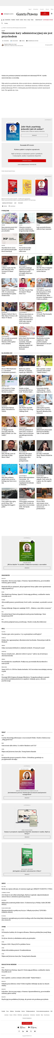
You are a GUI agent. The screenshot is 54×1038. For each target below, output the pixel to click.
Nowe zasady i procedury (27, 869)
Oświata (3, 645)
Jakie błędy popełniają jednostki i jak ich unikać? (32, 128)
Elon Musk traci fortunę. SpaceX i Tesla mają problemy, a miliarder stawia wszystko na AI (26, 595)
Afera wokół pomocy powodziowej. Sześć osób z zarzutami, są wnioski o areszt (27, 602)
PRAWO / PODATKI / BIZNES (27, 830)
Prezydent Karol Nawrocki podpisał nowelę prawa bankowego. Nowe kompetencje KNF (24, 615)
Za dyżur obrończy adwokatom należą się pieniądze (18, 938)
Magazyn (3, 578)
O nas (7, 1011)
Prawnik (3, 599)
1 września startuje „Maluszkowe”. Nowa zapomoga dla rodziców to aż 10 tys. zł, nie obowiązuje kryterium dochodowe (44, 390)
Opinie (3, 749)
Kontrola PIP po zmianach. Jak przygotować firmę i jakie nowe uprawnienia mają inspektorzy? (26, 587)
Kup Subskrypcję (45, 14)
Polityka (3, 631)
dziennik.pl (35, 9)
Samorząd (4, 651)
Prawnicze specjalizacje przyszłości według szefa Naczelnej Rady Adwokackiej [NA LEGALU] (27, 919)
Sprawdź (34, 135)
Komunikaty (17, 1011)
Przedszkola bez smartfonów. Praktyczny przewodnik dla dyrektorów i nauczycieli (25, 662)
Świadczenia (4, 667)
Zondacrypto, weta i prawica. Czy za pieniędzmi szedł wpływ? (22, 634)
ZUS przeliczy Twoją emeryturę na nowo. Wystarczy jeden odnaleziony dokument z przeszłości (9, 390)
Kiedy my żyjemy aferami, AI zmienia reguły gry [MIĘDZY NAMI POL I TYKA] (25, 370)
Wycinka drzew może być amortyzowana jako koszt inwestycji (9, 249)
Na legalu (4, 915)
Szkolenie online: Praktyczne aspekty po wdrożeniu (33, 131)
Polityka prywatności (30, 1011)
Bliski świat (4, 900)
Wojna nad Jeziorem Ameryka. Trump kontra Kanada (19, 751)
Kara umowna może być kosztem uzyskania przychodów (9, 229)
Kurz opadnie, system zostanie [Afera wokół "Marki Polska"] (44, 370)
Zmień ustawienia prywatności (42, 1011)
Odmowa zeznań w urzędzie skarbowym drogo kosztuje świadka (26, 229)
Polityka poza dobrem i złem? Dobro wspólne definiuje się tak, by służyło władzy (25, 984)
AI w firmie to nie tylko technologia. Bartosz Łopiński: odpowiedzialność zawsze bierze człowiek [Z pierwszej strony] (25, 896)
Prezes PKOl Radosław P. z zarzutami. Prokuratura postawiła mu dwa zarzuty (9, 370)
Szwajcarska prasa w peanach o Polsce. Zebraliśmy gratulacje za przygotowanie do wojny (22, 758)
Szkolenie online (27, 562)
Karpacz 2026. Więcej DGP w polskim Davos (16, 944)
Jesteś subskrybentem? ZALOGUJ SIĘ (27, 164)
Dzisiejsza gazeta (8, 14)
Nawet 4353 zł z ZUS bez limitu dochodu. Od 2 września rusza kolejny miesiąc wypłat (27, 670)
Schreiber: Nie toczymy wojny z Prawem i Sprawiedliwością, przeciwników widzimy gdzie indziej (26, 582)
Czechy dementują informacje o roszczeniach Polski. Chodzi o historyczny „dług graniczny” (26, 739)
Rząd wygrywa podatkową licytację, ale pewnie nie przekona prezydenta (25, 999)
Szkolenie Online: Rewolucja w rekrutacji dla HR (27, 790)
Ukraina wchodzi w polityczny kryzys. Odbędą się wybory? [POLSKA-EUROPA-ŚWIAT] (24, 911)
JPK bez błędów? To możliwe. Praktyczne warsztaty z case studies (27, 564)
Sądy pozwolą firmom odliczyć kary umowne (44, 228)
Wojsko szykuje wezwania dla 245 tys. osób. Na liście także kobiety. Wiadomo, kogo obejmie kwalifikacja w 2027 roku (26, 390)
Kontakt (3, 1011)
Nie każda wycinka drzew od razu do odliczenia (25, 249)
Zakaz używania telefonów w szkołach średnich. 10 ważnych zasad (23, 648)
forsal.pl (42, 9)
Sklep (52, 9)
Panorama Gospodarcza (27, 1018)
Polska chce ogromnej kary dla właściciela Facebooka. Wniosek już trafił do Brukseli (26, 641)
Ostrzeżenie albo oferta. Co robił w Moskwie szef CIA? (19, 746)
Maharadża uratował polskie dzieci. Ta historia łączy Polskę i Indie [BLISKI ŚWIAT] (26, 903)
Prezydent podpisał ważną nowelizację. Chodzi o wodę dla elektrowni (24, 622)
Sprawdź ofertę (27, 160)
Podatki (4, 27)
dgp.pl (30, 9)
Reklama (12, 1011)
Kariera (23, 1011)
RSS (51, 1011)
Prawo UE (4, 637)
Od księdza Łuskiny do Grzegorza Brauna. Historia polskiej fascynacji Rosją (26, 932)
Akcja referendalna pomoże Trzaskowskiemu (16, 950)
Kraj (3, 611)
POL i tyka (4, 886)
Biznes (3, 592)
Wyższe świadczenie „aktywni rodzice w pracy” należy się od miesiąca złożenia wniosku (25, 655)
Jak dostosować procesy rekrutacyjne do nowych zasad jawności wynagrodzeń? (27, 793)
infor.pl (47, 9)
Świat (3, 605)
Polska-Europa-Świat (6, 908)
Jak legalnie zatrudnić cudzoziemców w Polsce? (27, 871)
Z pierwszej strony (6, 892)
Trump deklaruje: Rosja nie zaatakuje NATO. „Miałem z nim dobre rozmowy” (27, 608)
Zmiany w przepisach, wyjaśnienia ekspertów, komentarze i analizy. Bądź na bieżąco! (27, 833)
